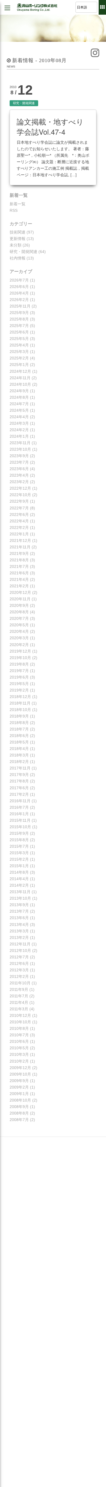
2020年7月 (19, 618)
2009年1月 (19, 1093)
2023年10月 (20, 449)
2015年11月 (20, 820)
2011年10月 (20, 983)
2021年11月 (20, 547)
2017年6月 (19, 788)
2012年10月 (20, 950)
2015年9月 (19, 833)
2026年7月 (19, 280)
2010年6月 (19, 1041)
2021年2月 (19, 586)
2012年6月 (19, 963)
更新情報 (17, 238)
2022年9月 (19, 501)
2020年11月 (20, 599)
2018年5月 (19, 742)
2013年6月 (19, 917)
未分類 (15, 245)
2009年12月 (20, 1067)
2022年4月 (19, 521)
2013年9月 (19, 904)
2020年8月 (19, 612)
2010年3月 (19, 1054)
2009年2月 (19, 1087)
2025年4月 (19, 345)
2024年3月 (19, 423)
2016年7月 (19, 807)
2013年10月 (20, 898)
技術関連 (17, 232)
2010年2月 (19, 1061)
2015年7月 (19, 846)
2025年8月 (19, 319)
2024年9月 (19, 391)
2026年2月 (19, 299)
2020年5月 (19, 625)
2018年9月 (19, 716)
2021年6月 (19, 573)
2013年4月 (19, 924)
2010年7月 (19, 1035)
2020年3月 (19, 638)
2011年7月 (19, 996)
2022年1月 (19, 534)
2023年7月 (19, 462)
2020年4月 (19, 631)
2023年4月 (19, 475)
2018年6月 (19, 735)
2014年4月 (19, 878)
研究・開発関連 (24, 103)
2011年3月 (19, 1009)
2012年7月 (19, 957)
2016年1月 (19, 814)
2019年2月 (19, 690)
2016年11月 (20, 801)
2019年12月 (20, 651)
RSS (14, 210)
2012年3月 (19, 970)
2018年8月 (19, 722)
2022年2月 (19, 527)
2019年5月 (19, 683)
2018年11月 (20, 703)
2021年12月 (20, 540)
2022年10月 (20, 494)
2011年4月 (19, 1002)
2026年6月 (19, 286)
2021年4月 (19, 579)
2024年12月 (20, 371)
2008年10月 (20, 1100)
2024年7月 (19, 404)
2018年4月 (19, 748)
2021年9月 (19, 553)
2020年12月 (20, 592)
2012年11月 (20, 944)
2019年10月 (20, 657)
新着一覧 (17, 204)
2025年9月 (19, 312)
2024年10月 (20, 384)
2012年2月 (19, 976)
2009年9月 (19, 1080)
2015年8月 (19, 840)
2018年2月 (19, 761)
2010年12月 (20, 1015)
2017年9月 (19, 774)
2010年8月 (19, 1028)
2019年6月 (19, 677)
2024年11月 (20, 378)
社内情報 (17, 258)
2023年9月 (19, 455)
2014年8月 (19, 872)
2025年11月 (20, 306)
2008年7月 (19, 1119)
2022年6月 (19, 514)
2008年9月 (19, 1106)
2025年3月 (19, 351)
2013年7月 (19, 911)
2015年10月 (20, 827)
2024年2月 (19, 430)
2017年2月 (19, 794)
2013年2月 (19, 937)
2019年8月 (19, 664)
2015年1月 (19, 866)
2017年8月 (19, 781)
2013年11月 (20, 891)
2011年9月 (19, 989)
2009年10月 (20, 1074)
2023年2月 (19, 481)
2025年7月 (19, 325)
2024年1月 (19, 436)
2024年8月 (19, 397)
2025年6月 (19, 332)
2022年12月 (20, 488)
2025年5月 (19, 338)
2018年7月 (19, 729)
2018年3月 (19, 755)
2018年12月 (20, 696)
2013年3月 (19, 931)
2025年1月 (19, 364)
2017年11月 (20, 768)
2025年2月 (19, 358)
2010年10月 (20, 1022)
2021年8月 (19, 560)
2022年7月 (19, 508)
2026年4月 (19, 293)
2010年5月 (19, 1048)
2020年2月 (19, 644)
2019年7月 (19, 670)
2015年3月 (19, 853)
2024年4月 (19, 417)
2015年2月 (19, 859)
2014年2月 (19, 885)
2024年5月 (19, 410)
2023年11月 (20, 443)
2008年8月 (19, 1113)
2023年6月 (19, 468)
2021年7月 (19, 566)
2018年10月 (20, 709)
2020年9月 (19, 605)
